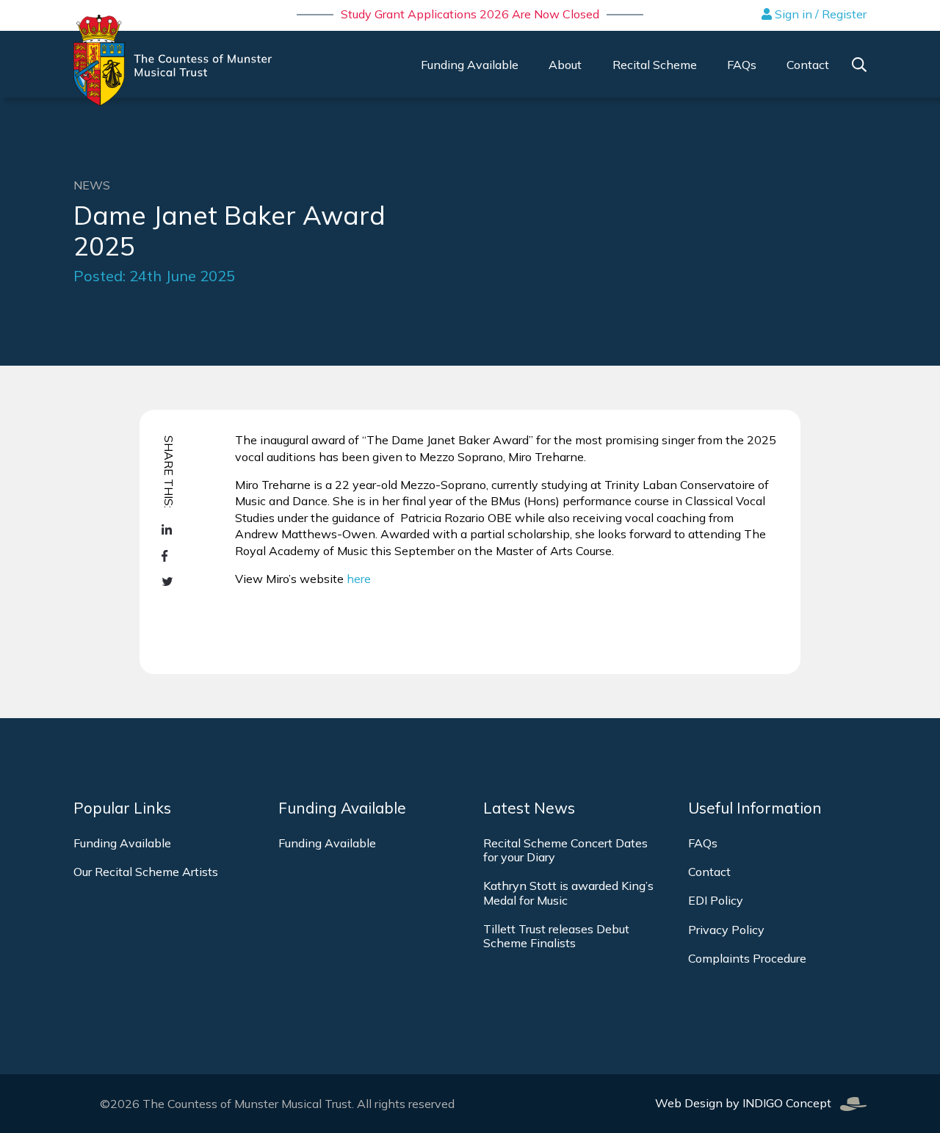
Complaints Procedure (747, 958)
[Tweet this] (169, 582)
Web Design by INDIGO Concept (747, 1103)
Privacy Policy (726, 929)
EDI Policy (715, 900)
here (359, 578)
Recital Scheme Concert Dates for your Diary (565, 850)
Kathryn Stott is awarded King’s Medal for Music (568, 892)
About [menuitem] (565, 64)
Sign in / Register (819, 14)
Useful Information (755, 808)
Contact (709, 871)
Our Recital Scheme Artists (145, 871)
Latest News (529, 808)
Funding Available (122, 843)
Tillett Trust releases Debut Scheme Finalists (556, 936)
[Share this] (169, 556)
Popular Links (122, 808)
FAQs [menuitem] (741, 64)
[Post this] (169, 530)
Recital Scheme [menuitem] (654, 64)
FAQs (702, 843)
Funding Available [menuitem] (469, 64)
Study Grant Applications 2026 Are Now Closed (470, 14)
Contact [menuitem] (808, 64)
